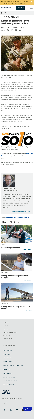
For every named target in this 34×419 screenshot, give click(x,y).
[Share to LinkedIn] (16, 30)
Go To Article (27, 249)
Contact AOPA (7, 350)
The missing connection (10, 248)
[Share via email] (20, 30)
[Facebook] (5, 410)
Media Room (7, 354)
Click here (22, 3)
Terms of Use (7, 361)
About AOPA (6, 322)
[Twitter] (11, 410)
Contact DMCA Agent (10, 381)
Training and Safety (11, 217)
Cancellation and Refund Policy (13, 365)
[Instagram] (17, 410)
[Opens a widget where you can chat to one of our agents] (27, 409)
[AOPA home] (6, 8)
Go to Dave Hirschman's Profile (21, 211)
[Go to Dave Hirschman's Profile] (9, 186)
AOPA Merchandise (9, 377)
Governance (6, 335)
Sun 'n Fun (25, 217)
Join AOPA (5, 325)
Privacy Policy (8, 369)
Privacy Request (8, 384)
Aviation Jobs (7, 373)
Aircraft (19, 217)
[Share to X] (12, 30)
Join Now (20, 8)
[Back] (2, 12)
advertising (7, 358)
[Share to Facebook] (8, 30)
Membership (6, 329)
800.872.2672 (5, 403)
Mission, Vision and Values (10, 332)
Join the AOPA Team (8, 338)
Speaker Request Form (9, 345)
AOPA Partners (7, 342)
